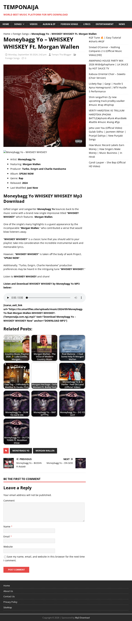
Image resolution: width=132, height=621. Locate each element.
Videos (33, 24)
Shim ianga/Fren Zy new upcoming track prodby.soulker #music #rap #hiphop (107, 100)
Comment (9, 500)
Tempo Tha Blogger (61, 54)
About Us (8, 591)
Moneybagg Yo (20, 450)
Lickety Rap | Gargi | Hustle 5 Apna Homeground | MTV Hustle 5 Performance (107, 87)
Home (6, 24)
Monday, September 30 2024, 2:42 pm (27, 54)
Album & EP (49, 24)
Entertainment (104, 24)
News (122, 24)
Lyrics (86, 24)
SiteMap (7, 607)
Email (6, 536)
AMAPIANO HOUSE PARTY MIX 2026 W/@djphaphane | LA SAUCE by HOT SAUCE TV (108, 64)
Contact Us (9, 596)
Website (8, 546)
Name (7, 526)
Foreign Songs (69, 24)
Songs (18, 24)
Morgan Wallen (45, 450)
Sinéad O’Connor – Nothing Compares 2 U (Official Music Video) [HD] (105, 51)
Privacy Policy (10, 601)
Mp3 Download (82, 617)
